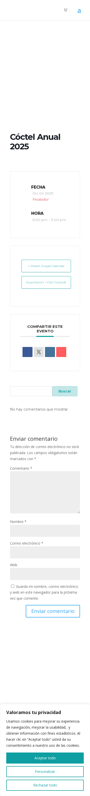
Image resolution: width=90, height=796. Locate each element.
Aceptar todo (45, 758)
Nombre (18, 521)
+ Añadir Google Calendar (46, 266)
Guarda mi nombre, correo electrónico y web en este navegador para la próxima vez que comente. (44, 592)
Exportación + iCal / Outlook (46, 282)
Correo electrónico (26, 543)
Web (13, 564)
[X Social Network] (39, 352)
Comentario (21, 468)
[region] (45, 750)
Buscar (64, 391)
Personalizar (45, 771)
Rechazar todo (45, 785)
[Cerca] (85, 708)
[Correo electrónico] (61, 352)
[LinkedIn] (50, 352)
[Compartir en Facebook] (27, 352)
